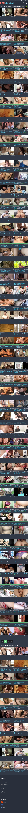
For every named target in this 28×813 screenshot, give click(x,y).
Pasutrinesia (2, 536)
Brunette (2, 17)
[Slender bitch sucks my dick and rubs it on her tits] (21, 605)
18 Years (16, 182)
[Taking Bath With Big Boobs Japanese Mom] (7, 340)
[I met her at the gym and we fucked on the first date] (21, 542)
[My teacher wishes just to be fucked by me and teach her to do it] (7, 631)
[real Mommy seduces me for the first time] (21, 113)
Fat (3, 258)
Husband (16, 434)
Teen (12, 548)
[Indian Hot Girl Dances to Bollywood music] (21, 631)
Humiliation (5, 119)
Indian (19, 182)
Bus (4, 131)
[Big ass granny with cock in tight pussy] (21, 555)
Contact (2, 794)
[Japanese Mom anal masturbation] (7, 189)
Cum (5, 169)
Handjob (23, 194)
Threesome (23, 18)
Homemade (20, 81)
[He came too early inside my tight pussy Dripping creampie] (21, 214)
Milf (15, 94)
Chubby (15, 384)
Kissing (22, 144)
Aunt (17, 485)
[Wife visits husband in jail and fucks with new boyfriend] (21, 429)
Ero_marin (25, 587)
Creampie (5, 156)
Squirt (4, 461)
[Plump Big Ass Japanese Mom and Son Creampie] (7, 151)
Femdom (19, 194)
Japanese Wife (19, 322)
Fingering (8, 283)
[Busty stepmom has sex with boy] (21, 290)
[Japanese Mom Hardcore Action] (7, 100)
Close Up (16, 599)
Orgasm (15, 183)
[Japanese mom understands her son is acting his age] (7, 239)
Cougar (1, 472)
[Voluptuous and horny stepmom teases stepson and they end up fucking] (21, 530)
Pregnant (2, 625)
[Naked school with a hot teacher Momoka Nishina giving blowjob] (7, 378)
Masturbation (2, 195)
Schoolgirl (2, 511)
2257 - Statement (4, 784)
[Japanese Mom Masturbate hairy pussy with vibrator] (7, 12)
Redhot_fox (16, 612)
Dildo (5, 43)
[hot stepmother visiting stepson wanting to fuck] (7, 568)
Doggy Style (4, 498)
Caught (4, 321)
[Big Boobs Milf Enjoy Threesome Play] (21, 328)
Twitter (4, 807)
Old (20, 82)
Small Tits (4, 120)
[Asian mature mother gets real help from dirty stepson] (7, 479)
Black (15, 498)
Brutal (19, 548)
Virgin (5, 625)
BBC (15, 169)
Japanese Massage (6, 422)
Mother (18, 82)
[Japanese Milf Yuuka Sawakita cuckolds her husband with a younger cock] (7, 441)
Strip (19, 183)
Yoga (18, 233)
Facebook (5, 805)
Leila (19, 600)
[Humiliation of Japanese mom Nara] (7, 113)
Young (22, 69)
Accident (2, 599)
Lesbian (22, 31)
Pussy (8, 18)
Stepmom (19, 296)
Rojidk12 (22, 183)
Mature (22, 44)
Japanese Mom (3, 18)
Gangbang (4, 434)
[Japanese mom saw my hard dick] (7, 365)
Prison (15, 334)
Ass (17, 106)
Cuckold (16, 524)
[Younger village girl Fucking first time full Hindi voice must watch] (7, 504)
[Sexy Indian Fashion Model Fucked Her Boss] (7, 555)
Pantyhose (16, 486)
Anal (1, 194)
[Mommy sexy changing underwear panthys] (21, 227)
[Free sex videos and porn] (7, 2)
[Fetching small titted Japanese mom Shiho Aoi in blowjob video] (7, 227)
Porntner (25, 56)
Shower (1, 347)
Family (23, 119)
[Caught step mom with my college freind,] (21, 365)
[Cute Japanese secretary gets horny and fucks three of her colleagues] (7, 416)
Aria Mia (22, 385)
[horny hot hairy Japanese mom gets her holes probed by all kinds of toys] (7, 37)
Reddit (4, 802)
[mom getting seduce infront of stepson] (21, 176)
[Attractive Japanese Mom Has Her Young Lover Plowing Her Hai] (7, 75)
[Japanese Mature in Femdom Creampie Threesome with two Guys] (21, 340)
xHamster (12, 29)
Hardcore (6, 17)
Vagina (1, 410)
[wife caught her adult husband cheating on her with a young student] (7, 605)
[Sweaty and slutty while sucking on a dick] (21, 454)
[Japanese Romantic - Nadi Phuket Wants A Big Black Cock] (21, 239)
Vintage (17, 157)
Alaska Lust (20, 524)
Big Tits (15, 30)
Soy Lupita (22, 107)
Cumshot (2, 43)
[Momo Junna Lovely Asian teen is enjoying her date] (7, 391)
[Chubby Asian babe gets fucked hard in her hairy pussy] (21, 302)
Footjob (20, 485)
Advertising (3, 788)
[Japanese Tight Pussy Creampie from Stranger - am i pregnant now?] (7, 618)
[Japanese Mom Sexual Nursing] (7, 290)
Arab (15, 106)
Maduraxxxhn (19, 259)
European (20, 68)
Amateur (16, 17)
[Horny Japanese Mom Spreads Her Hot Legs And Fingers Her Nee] (21, 24)
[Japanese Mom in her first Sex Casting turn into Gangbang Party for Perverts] (7, 429)
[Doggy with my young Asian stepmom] (21, 62)
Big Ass (1, 156)
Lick (12, 30)
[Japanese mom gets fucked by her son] (7, 138)
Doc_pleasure (24, 82)
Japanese (22, 30)
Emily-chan (16, 574)
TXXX (12, 16)
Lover (4, 82)
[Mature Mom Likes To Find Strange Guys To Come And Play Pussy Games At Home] (21, 441)
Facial (23, 17)
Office (8, 423)
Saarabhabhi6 (5, 587)
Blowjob (18, 144)
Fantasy (5, 270)
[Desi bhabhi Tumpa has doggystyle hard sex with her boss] (21, 201)
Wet (15, 145)
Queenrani (9, 511)
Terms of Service (4, 782)
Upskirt (15, 499)
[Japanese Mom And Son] (21, 37)
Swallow (11, 423)
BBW (15, 270)
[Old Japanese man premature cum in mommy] (7, 466)
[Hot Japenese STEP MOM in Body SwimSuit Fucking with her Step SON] (21, 75)
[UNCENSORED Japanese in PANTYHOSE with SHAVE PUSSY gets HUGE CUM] (21, 504)
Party (1, 600)
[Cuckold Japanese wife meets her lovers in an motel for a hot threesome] (21, 416)
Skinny (18, 511)
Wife (21, 132)
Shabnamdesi (6, 499)
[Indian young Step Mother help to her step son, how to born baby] (7, 492)
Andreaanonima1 (17, 57)
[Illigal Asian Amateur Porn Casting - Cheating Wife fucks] (21, 315)
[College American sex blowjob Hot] (21, 163)
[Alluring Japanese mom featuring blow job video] (7, 353)
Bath (4, 346)
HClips (26, 16)
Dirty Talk (23, 207)
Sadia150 (23, 296)
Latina (25, 232)
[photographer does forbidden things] (21, 391)
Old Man (8, 473)
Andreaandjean (3, 637)
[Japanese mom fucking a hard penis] (7, 24)
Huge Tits (16, 295)
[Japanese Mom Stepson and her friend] (7, 50)
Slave (18, 334)
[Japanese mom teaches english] (7, 302)
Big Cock (16, 245)
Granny (9, 156)
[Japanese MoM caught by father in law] (7, 252)
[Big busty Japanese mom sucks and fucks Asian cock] (7, 403)
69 (14, 346)
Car (1, 207)
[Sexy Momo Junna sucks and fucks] (7, 328)
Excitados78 (19, 170)
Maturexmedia (21, 486)
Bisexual (16, 119)
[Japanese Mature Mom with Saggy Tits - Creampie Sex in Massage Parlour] (21, 466)
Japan (9, 17)
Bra (15, 586)
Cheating (19, 55)
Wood (15, 637)
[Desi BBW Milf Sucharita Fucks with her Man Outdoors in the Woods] (21, 264)
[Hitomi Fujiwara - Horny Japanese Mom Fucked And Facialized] (7, 62)
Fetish (3, 359)
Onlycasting (19, 499)
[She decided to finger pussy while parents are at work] (21, 593)
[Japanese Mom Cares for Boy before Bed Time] (7, 201)
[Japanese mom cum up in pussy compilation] (7, 176)
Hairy (4, 30)
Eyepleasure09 (9, 612)
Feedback (3, 797)
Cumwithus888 (17, 70)
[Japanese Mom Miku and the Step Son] (7, 214)
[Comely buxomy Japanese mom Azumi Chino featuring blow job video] (7, 277)
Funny (7, 396)
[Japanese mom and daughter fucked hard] (7, 264)
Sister (18, 107)
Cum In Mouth (17, 460)
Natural (15, 448)
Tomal (18, 637)
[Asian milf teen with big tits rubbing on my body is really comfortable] (21, 125)
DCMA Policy (3, 780)
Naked (11, 384)
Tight (17, 221)
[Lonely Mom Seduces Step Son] (21, 88)
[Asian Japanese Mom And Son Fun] (21, 12)
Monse (21, 233)
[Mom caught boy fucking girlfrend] (21, 353)
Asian (15, 43)
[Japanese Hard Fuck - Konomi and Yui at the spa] (21, 403)
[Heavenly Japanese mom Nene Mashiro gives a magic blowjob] (7, 163)
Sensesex (16, 536)
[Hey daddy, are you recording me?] (21, 50)
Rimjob (18, 132)
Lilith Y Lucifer (3, 524)
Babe (1, 30)
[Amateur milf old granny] (21, 252)
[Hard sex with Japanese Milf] (21, 151)
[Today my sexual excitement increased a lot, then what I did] (21, 378)
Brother (15, 55)
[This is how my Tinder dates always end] (7, 517)
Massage (2, 360)
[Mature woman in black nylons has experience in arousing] (21, 479)
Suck (19, 461)
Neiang (23, 549)
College (1, 510)
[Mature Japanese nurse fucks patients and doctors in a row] (7, 454)
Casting (18, 321)
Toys (8, 120)
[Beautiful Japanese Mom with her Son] (7, 88)
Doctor (23, 55)
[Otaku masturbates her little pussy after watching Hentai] (21, 568)
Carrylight (20, 221)
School (22, 195)
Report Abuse (3, 792)
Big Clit (17, 359)
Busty (8, 409)
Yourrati (1, 549)
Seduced (18, 94)
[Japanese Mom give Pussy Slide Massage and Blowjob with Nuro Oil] (21, 138)
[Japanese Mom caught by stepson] (7, 315)
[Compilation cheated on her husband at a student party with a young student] (21, 618)
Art (0, 434)
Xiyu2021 (25, 132)
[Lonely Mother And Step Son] (21, 277)
